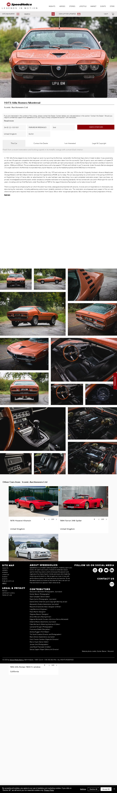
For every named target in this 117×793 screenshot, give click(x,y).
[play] (45, 518)
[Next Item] (112, 57)
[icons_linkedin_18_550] (112, 570)
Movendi (111, 651)
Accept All (106, 789)
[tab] (14, 143)
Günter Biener (101, 651)
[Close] (114, 789)
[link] (113, 14)
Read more (9, 121)
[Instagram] (95, 570)
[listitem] (33, 509)
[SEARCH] (53, 14)
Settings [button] (83, 789)
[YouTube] (106, 570)
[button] (12, 14)
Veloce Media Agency (17, 660)
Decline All (93, 789)
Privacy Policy (49, 790)
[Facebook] (100, 570)
